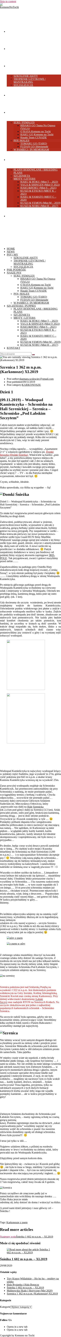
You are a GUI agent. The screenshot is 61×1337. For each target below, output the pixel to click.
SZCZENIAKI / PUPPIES (21, 305)
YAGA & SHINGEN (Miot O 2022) (40, 323)
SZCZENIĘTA (22, 314)
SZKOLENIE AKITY (26, 257)
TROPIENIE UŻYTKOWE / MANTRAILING (30, 262)
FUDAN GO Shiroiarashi (34, 299)
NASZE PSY (14, 272)
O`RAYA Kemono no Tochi (35, 284)
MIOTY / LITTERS (24, 317)
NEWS (11, 251)
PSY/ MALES (21, 293)
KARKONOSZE (31, 384)
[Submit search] (33, 354)
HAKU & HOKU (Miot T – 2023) (39, 320)
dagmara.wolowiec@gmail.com (36, 378)
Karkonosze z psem (16, 1222)
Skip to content (8, 1)
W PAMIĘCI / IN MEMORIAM (31, 302)
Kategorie (5, 1306)
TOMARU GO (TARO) (33, 296)
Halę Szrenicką (35, 806)
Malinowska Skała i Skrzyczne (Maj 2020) (30, 1290)
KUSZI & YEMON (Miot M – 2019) (40, 341)
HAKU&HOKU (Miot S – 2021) (38, 326)
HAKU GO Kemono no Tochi (36, 287)
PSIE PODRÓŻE (16, 269)
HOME (11, 248)
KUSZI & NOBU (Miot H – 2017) (39, 344)
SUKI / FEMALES (24, 275)
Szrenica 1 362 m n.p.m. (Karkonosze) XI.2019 (32, 1293)
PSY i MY (12, 254)
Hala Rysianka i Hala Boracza (23, 1284)
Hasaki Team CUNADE (33, 290)
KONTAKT (13, 347)
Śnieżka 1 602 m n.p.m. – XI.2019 (23, 1259)
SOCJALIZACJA (23, 266)
